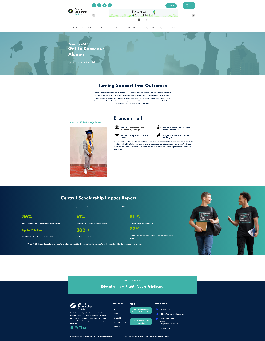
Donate (115, 314)
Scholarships (91, 28)
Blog (160, 28)
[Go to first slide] (193, 15)
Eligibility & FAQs (119, 322)
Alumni (135, 28)
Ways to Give (106, 28)
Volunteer (116, 327)
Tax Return (139, 336)
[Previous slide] (93, 15)
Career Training (122, 28)
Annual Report (128, 336)
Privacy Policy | (149, 336)
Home (71, 62)
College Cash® (149, 28)
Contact (170, 28)
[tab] (147, 19)
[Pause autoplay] (139, 19)
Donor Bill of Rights (162, 336)
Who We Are (76, 28)
